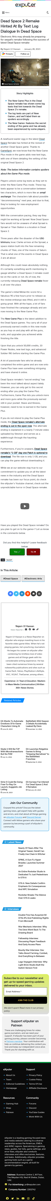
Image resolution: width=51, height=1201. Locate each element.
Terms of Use (35, 1083)
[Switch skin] (47, 12)
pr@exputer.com (32, 1184)
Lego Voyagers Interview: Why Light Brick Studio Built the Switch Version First (32, 964)
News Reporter (17, 630)
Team (8, 1079)
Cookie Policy (35, 1079)
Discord (32, 1108)
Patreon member (14, 1041)
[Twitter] (16, 593)
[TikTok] (33, 1198)
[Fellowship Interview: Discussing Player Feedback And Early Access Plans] (9, 942)
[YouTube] (23, 1198)
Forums (32, 1103)
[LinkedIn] (22, 593)
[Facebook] (10, 593)
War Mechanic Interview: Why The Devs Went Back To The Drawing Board (32, 929)
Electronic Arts (34, 578)
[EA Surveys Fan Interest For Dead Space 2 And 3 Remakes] (37, 772)
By (2, 49)
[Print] (39, 593)
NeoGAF (9, 560)
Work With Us (35, 1116)
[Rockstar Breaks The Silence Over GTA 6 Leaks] (9, 898)
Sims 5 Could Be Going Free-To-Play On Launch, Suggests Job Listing (12, 786)
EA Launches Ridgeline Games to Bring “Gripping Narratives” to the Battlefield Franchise (37, 754)
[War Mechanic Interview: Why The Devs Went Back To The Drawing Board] (9, 930)
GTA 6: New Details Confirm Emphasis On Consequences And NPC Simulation (32, 886)
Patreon (10, 1112)
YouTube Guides (36, 1112)
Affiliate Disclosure (38, 1088)
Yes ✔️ (17, 552)
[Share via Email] (33, 593)
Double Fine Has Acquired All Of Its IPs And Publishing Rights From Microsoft (33, 918)
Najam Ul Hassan (10, 49)
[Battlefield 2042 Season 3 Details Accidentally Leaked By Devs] (37, 711)
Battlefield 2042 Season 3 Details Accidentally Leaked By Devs (37, 723)
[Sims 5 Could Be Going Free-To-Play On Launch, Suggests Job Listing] (12, 772)
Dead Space (11, 578)
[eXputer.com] (25, 5)
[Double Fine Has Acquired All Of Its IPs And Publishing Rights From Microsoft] (9, 918)
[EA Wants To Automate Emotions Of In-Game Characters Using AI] (12, 711)
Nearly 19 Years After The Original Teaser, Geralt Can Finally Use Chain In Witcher (31, 851)
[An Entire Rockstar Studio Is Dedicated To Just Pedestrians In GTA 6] (9, 875)
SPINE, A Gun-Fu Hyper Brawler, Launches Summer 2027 (31, 862)
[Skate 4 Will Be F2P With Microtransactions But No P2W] (12, 739)
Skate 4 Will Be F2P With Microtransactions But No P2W (12, 751)
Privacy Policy (35, 1075)
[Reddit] (27, 593)
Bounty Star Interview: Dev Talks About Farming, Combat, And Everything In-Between (33, 953)
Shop (8, 1108)
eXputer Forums (14, 817)
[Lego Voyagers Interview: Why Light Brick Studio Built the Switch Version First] (9, 965)
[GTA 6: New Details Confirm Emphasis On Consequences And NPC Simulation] (9, 887)
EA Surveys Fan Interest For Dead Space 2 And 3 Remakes (37, 784)
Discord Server (34, 817)
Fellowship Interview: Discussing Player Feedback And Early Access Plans (32, 941)
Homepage (11, 1088)
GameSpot (6, 150)
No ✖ (33, 552)
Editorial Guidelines (15, 1083)
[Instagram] (28, 1198)
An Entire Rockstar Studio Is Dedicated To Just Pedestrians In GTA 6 (33, 874)
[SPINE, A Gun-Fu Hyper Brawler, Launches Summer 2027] (9, 863)
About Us (10, 1075)
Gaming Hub (12, 1103)
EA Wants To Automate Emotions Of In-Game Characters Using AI (12, 723)
